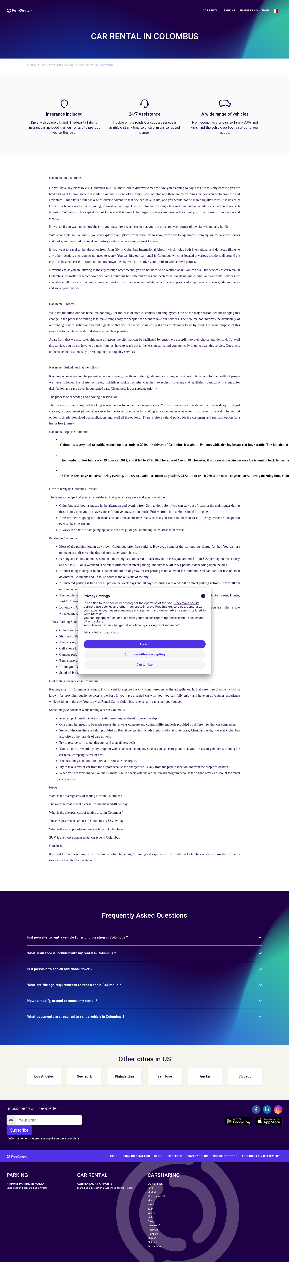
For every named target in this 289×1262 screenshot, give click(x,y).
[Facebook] (256, 1109)
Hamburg (153, 1234)
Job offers (174, 1156)
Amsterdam (154, 1246)
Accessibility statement (261, 1156)
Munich (152, 1238)
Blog (157, 1156)
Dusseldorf (154, 1225)
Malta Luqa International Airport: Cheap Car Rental (105, 1188)
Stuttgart (152, 1242)
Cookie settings (225, 1156)
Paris (150, 1188)
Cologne (152, 1221)
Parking (229, 10)
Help (113, 1156)
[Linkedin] (267, 1109)
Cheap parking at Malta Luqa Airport (27, 1188)
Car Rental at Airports (95, 1183)
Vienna (152, 1213)
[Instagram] (278, 1109)
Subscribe (19, 1130)
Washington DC (156, 1196)
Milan (151, 1200)
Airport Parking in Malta (25, 1183)
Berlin (151, 1217)
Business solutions (254, 10)
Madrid (152, 1192)
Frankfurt (153, 1229)
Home (31, 65)
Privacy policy (197, 1156)
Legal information (136, 1156)
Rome (151, 1204)
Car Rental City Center (57, 65)
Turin (150, 1208)
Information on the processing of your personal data (43, 1138)
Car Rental (211, 10)
